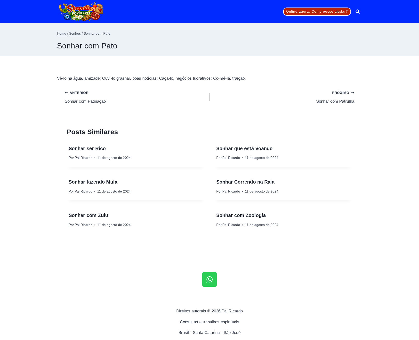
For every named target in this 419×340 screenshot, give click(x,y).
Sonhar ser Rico (87, 148)
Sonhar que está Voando (244, 148)
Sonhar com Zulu (88, 215)
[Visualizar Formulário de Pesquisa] (357, 11)
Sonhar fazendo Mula (93, 182)
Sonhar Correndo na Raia (245, 182)
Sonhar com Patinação (85, 97)
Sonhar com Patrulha (335, 97)
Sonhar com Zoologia (241, 215)
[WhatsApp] (209, 279)
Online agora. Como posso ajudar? (317, 11)
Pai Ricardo (83, 158)
